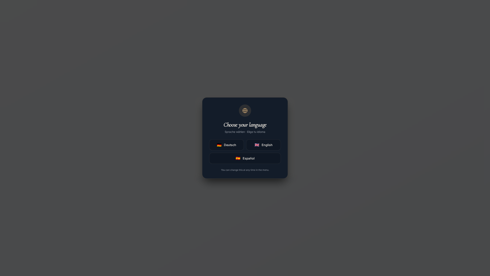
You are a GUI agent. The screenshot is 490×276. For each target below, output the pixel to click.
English (264, 145)
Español (245, 158)
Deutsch (226, 145)
